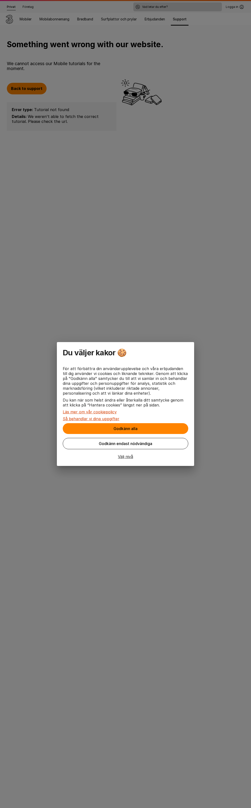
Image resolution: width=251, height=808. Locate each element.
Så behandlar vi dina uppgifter (91, 418)
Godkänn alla (125, 428)
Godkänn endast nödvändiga (125, 443)
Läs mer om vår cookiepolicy (90, 411)
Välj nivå (125, 456)
